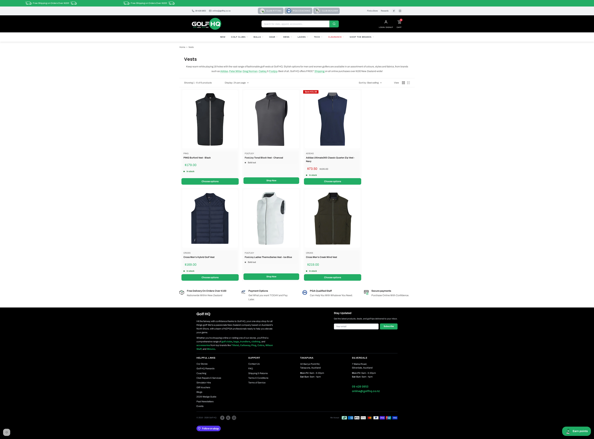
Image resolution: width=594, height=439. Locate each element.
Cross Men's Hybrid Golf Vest (199, 257)
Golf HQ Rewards (205, 368)
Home (182, 47)
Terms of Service (256, 382)
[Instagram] (400, 11)
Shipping (319, 71)
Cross (187, 253)
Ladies (302, 37)
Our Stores (202, 364)
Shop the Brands (361, 37)
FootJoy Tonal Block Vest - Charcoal (264, 157)
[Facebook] (394, 11)
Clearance (335, 37)
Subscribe (389, 326)
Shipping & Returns (258, 373)
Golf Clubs (238, 37)
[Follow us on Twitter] (228, 417)
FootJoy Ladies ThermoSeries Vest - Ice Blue (268, 257)
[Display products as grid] (403, 82)
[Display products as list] (408, 82)
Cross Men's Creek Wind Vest (321, 257)
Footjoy (273, 71)
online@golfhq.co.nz (221, 11)
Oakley (263, 71)
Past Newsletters (205, 401)
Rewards (385, 11)
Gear (272, 37)
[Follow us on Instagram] (234, 417)
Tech (317, 37)
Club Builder (330, 11)
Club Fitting (274, 11)
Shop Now (271, 180)
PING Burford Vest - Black (197, 157)
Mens (286, 37)
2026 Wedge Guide (206, 396)
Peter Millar (235, 71)
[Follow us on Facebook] (222, 417)
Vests (191, 47)
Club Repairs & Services (208, 378)
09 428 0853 (200, 11)
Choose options (210, 181)
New (223, 37)
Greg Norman (250, 71)
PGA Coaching (301, 11)
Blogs (199, 392)
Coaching (201, 373)
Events (200, 406)
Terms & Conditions (258, 378)
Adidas (224, 71)
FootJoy (249, 153)
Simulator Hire (203, 382)
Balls (257, 37)
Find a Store (372, 11)
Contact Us (254, 364)
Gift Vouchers (203, 387)
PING (185, 153)
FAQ (250, 368)
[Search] (334, 23)
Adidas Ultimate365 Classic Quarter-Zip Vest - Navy (330, 159)
